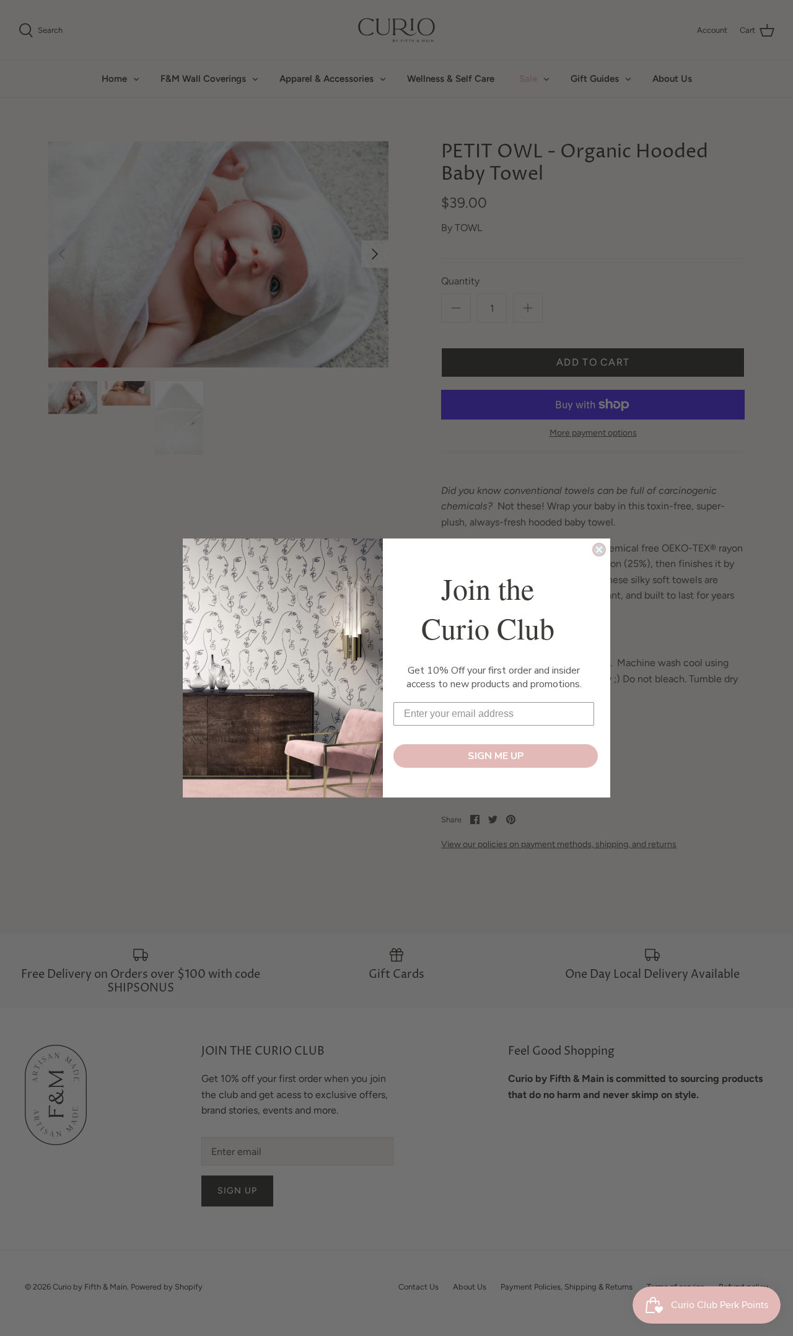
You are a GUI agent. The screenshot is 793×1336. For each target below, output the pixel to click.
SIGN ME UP (496, 756)
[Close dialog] (599, 549)
